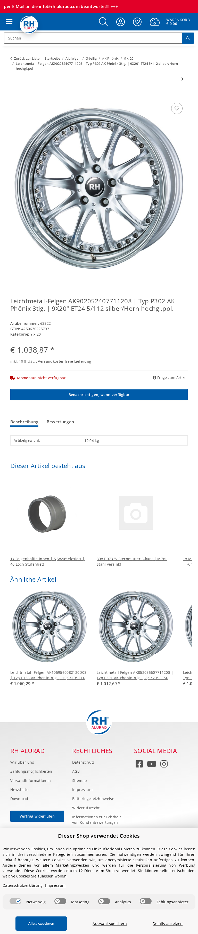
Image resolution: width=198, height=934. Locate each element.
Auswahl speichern (110, 923)
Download (19, 798)
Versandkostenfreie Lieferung (64, 361)
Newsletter (20, 789)
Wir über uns (22, 762)
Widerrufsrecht (86, 807)
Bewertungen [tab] (60, 422)
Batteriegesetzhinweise (93, 798)
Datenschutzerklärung (23, 885)
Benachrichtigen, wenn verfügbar (99, 394)
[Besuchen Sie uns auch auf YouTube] (151, 765)
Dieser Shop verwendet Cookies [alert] (99, 835)
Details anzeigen (168, 923)
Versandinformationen (30, 780)
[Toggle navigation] (7, 16)
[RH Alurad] (29, 25)
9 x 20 (35, 334)
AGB (76, 771)
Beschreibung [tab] (24, 422)
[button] (103, 21)
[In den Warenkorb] (14, 96)
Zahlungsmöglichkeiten (31, 771)
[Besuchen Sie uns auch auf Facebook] (139, 765)
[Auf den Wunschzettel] (177, 108)
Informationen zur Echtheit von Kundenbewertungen (96, 819)
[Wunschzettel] (137, 21)
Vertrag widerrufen (37, 816)
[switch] (15, 901)
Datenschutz (83, 762)
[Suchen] (188, 38)
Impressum (82, 789)
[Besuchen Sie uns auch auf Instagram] (164, 765)
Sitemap (79, 780)
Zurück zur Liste (26, 58)
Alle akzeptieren (41, 923)
